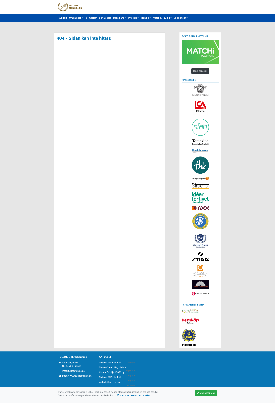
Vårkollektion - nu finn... (110, 382)
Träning (145, 18)
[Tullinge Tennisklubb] (70, 6)
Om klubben (75, 18)
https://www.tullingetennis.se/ (77, 375)
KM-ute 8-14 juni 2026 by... (112, 372)
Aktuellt (63, 18)
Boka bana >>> (200, 71)
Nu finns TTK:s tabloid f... (111, 362)
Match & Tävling (161, 18)
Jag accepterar (207, 393)
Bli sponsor (180, 18)
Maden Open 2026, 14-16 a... (113, 367)
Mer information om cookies (135, 395)
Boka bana (118, 18)
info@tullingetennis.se (73, 371)
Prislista (132, 18)
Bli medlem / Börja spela (98, 18)
